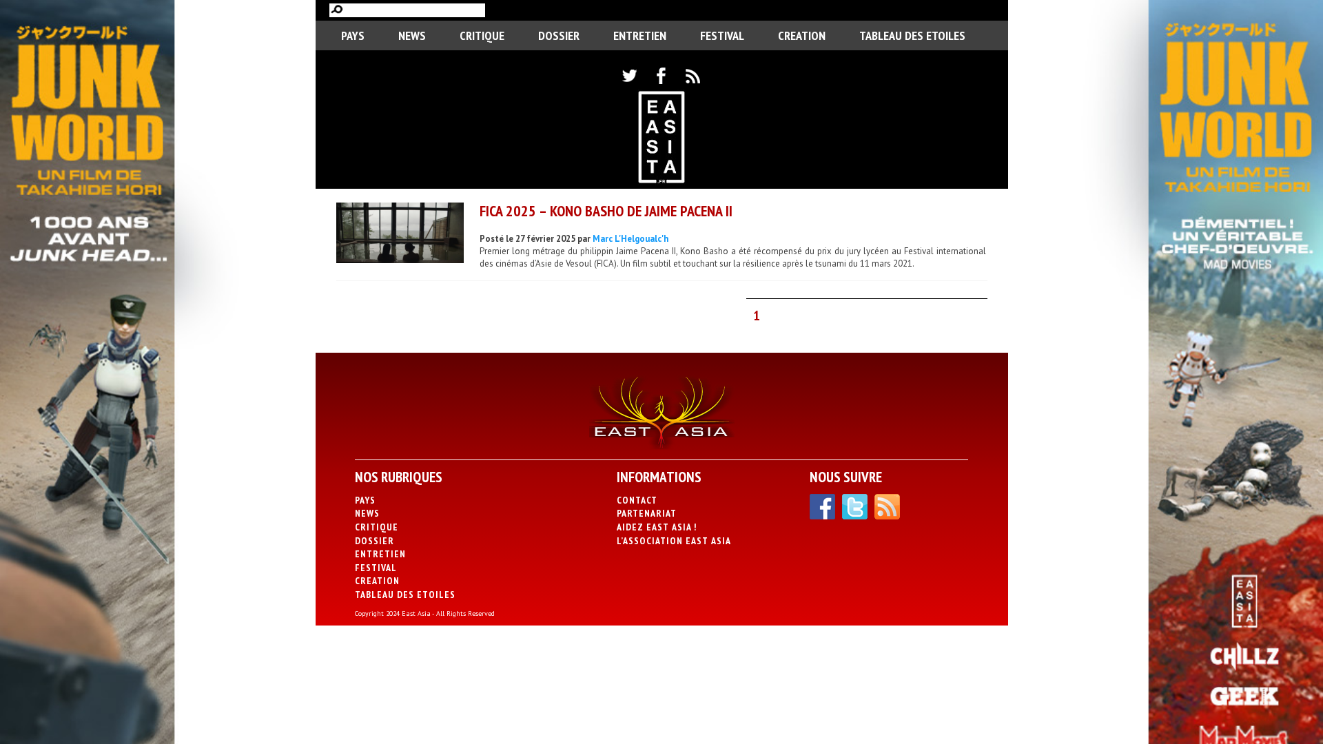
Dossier (559, 35)
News (412, 35)
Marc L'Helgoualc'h (630, 239)
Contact (637, 500)
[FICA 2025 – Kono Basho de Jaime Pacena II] (400, 235)
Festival (722, 35)
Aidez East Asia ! (657, 527)
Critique (482, 35)
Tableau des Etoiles (912, 35)
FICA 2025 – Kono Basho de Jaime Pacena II (606, 210)
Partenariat (647, 513)
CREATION (801, 35)
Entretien (639, 35)
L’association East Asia (674, 541)
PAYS (353, 35)
